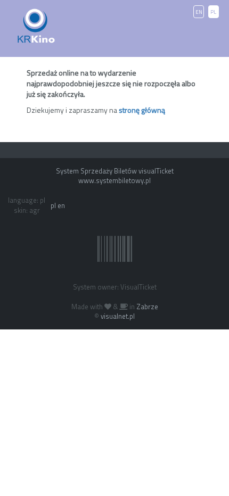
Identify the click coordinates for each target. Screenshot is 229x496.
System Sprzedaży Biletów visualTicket (115, 171)
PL (213, 12)
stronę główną (142, 109)
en (61, 205)
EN (198, 12)
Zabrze (147, 306)
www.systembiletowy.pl (114, 180)
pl (53, 205)
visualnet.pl (118, 316)
